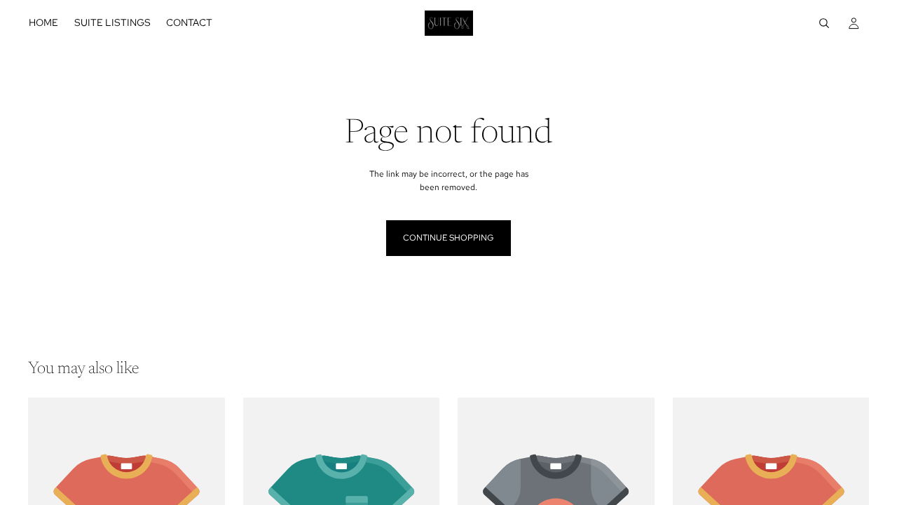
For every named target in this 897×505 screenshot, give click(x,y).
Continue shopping (448, 237)
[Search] (824, 23)
